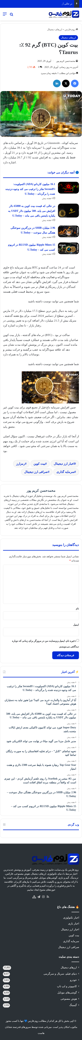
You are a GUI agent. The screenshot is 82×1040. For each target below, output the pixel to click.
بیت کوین (39, 463)
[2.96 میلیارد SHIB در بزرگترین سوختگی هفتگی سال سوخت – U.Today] (68, 231)
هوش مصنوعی (68, 998)
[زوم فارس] (64, 14)
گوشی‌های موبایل (67, 992)
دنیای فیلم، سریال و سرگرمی (60, 973)
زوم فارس (70, 29)
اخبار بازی (73, 923)
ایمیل (76, 624)
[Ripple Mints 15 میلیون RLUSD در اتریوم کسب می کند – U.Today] (68, 248)
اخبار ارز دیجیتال (64, 463)
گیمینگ (73, 1005)
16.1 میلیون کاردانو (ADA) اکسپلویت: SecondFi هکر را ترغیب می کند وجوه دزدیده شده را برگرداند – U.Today (30, 189)
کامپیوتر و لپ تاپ (67, 986)
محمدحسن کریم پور (65, 61)
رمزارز (20, 463)
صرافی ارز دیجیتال (36, 471)
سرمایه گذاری (65, 471)
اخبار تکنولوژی (71, 917)
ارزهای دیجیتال (54, 29)
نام (77, 608)
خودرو (73, 980)
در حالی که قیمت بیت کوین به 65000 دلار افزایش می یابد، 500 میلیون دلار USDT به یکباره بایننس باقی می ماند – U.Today (31, 211)
